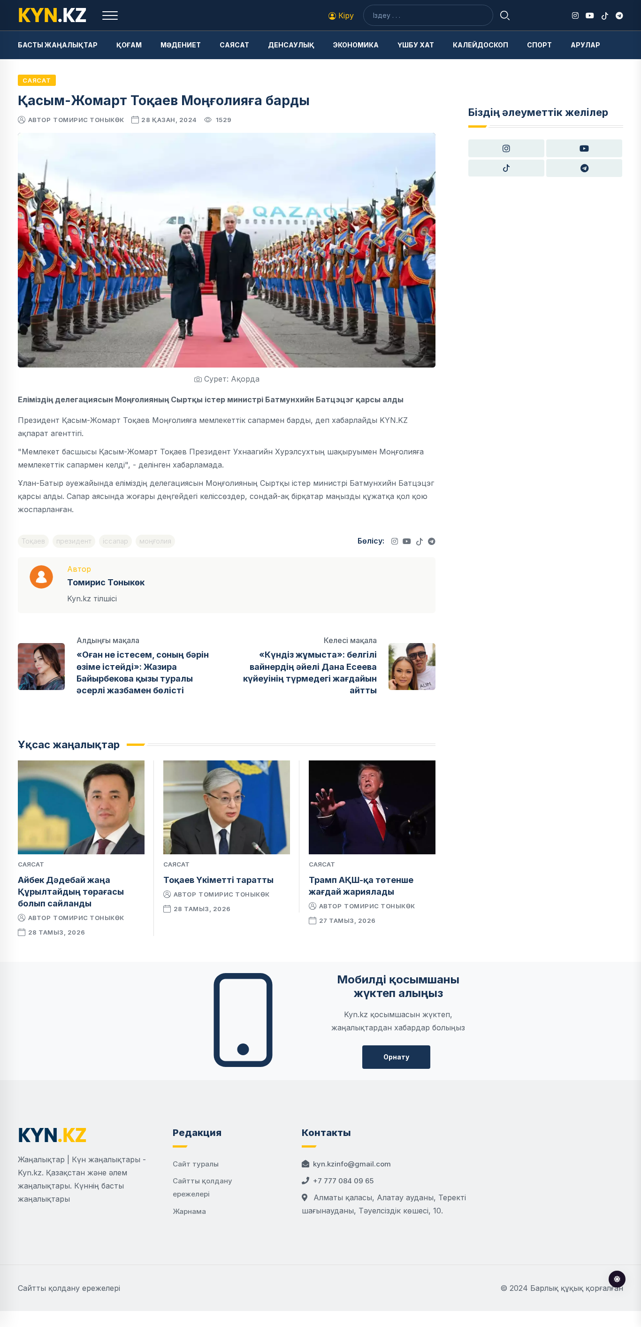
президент (74, 541)
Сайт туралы (196, 1163)
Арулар (585, 45)
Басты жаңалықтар (58, 45)
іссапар (115, 541)
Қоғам (129, 45)
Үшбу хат (415, 45)
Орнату (396, 1057)
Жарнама (189, 1211)
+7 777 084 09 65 (343, 1180)
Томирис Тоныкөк (88, 119)
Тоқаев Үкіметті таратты (218, 880)
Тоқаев (33, 541)
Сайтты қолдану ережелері (69, 1288)
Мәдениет (180, 45)
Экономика (356, 45)
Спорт (539, 45)
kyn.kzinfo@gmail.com (352, 1163)
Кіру (345, 15)
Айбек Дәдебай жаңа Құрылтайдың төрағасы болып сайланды (71, 891)
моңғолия (155, 541)
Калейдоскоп (480, 45)
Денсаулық (291, 45)
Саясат (234, 45)
